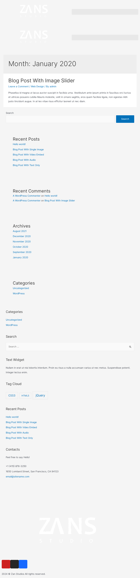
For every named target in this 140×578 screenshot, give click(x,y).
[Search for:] (70, 346)
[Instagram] (14, 564)
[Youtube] (6, 564)
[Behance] (23, 564)
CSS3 (11, 395)
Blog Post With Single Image (28, 149)
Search (10, 113)
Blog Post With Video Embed (28, 154)
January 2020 (20, 257)
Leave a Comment (18, 86)
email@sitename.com (17, 476)
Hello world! (19, 144)
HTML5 (25, 395)
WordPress (19, 293)
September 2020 (22, 252)
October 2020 (20, 246)
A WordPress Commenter (26, 195)
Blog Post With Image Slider (41, 80)
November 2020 (22, 241)
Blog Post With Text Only (26, 165)
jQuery (40, 395)
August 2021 (19, 231)
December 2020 (22, 236)
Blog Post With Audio (24, 160)
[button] (105, 12)
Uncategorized (21, 288)
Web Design (37, 86)
